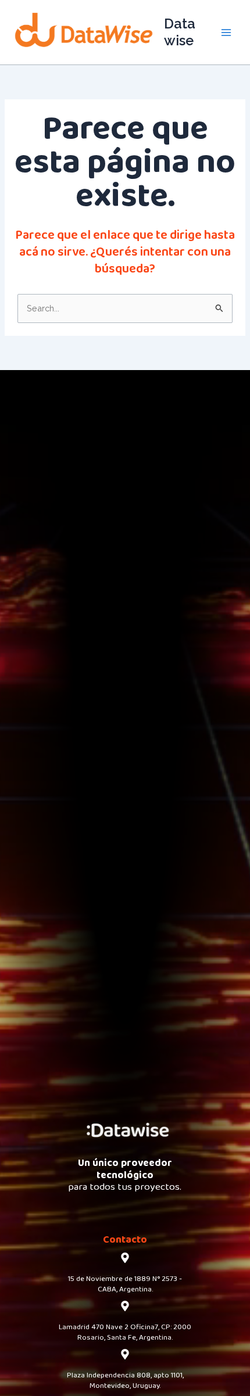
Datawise (179, 32)
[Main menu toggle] (226, 32)
